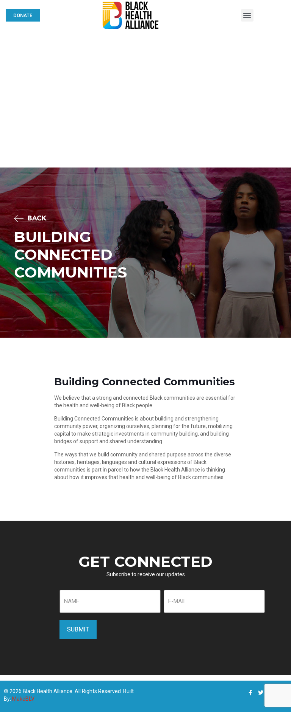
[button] (247, 15)
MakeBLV (23, 699)
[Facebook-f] (250, 692)
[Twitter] (260, 692)
